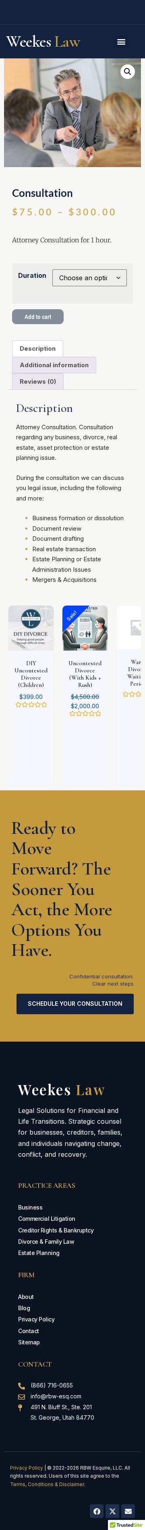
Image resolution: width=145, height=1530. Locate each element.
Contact (28, 1330)
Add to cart (38, 316)
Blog (24, 1308)
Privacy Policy (36, 1319)
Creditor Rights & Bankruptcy (55, 1230)
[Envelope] (128, 1511)
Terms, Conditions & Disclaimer (47, 1484)
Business (30, 1207)
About (26, 1296)
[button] (121, 41)
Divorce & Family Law (46, 1241)
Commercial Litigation (46, 1218)
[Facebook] (97, 1511)
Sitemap (29, 1342)
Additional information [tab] (54, 365)
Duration (32, 275)
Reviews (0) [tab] (38, 381)
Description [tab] (38, 348)
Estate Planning (39, 1252)
